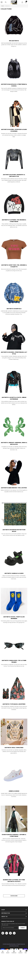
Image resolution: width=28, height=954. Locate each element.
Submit (22, 927)
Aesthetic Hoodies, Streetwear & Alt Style (14, 353)
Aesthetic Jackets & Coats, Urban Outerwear (14, 398)
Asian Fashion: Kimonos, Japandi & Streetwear (14, 835)
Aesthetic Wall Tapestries (14, 747)
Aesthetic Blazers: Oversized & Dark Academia (14, 130)
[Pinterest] (6, 933)
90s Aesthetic (14, 41)
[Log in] (22, 2)
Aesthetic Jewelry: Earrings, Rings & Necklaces (14, 443)
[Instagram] (2, 933)
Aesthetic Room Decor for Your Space (14, 530)
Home (2, 5)
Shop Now (14, 50)
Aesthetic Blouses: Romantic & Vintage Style (14, 175)
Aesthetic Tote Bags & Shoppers (14, 704)
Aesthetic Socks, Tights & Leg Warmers (14, 617)
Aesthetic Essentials (14, 309)
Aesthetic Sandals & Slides (14, 573)
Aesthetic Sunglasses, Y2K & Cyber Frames (14, 661)
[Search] (6, 2)
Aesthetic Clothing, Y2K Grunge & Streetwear (14, 220)
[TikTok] (10, 933)
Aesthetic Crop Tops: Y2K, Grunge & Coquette (14, 266)
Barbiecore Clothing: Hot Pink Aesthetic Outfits (14, 880)
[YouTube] (14, 933)
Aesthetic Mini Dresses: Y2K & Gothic (14, 488)
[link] (7, 952)
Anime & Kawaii (14, 791)
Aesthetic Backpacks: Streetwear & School (14, 85)
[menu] (1, 2)
